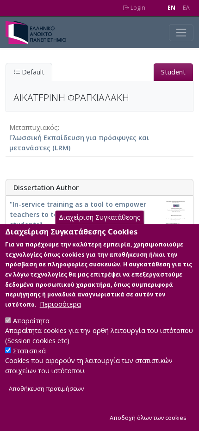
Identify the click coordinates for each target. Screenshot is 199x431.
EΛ (186, 8)
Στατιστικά (29, 350)
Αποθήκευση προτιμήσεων (46, 389)
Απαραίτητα (31, 320)
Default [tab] (32, 72)
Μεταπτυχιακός (33, 127)
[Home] (40, 32)
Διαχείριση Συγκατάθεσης (100, 217)
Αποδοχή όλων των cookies (148, 418)
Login (137, 8)
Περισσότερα (60, 304)
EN (171, 8)
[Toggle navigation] (181, 32)
